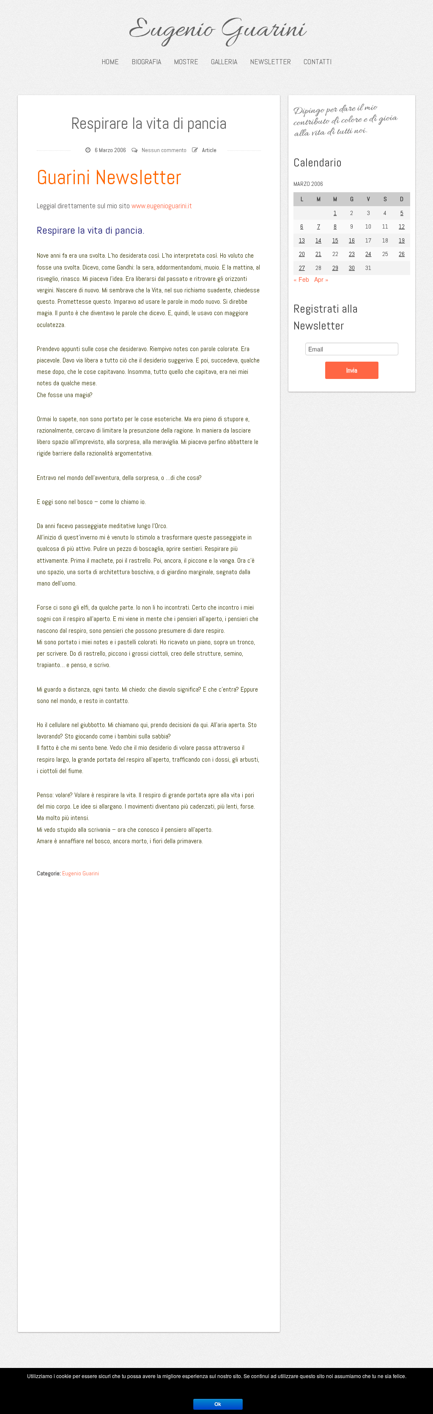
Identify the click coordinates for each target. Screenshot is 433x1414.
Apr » (321, 279)
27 (302, 268)
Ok (217, 1404)
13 (302, 240)
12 (402, 226)
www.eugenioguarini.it (162, 205)
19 (402, 240)
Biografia (146, 61)
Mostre (186, 61)
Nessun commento (164, 150)
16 (352, 240)
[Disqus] (149, 987)
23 (352, 254)
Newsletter (270, 61)
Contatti (318, 61)
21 (318, 254)
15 (335, 240)
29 (335, 268)
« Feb (301, 279)
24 (368, 254)
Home (110, 61)
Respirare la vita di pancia (149, 123)
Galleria (224, 61)
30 (352, 268)
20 (302, 254)
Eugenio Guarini (217, 30)
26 (402, 254)
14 (318, 240)
